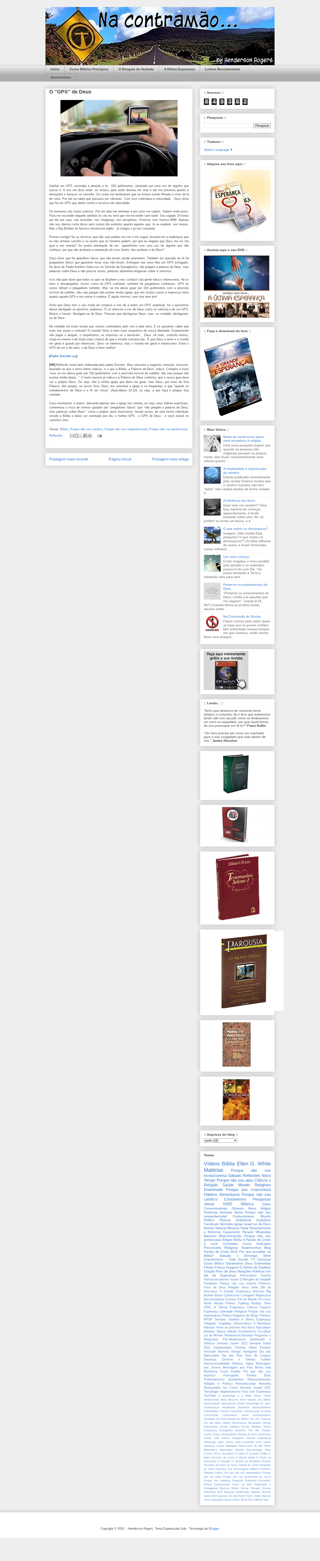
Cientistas (230, 1244)
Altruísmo (233, 1399)
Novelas (247, 1335)
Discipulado (254, 1422)
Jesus (209, 1204)
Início (55, 69)
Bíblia (64, 429)
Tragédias (224, 1323)
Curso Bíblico (214, 1263)
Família (266, 1275)
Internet (250, 1438)
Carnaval (264, 1259)
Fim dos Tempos (259, 1430)
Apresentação (212, 1403)
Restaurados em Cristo (221, 1387)
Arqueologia (252, 1403)
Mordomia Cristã (216, 1371)
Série (250, 1495)
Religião (233, 1287)
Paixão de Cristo (248, 1465)
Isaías (234, 1279)
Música (247, 1204)
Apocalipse (263, 1327)
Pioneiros (265, 1469)
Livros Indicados (256, 1244)
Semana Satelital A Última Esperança (243, 1319)
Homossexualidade (217, 1363)
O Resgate (223, 1461)
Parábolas (210, 1283)
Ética (251, 1499)
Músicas (233, 1228)
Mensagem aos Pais (238, 1367)
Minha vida (263, 1367)
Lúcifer (220, 1445)
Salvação (229, 1492)
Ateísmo (258, 1291)
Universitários (242, 1323)
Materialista (226, 1449)
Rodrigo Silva (261, 1303)
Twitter (257, 1495)
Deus (249, 1263)
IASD (227, 1204)
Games (208, 1434)
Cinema (224, 1411)
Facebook (211, 1224)
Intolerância (264, 1438)
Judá (238, 1442)
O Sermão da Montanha (245, 1461)
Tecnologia (211, 1391)
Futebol (266, 1359)
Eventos (230, 1299)
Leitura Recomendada (222, 69)
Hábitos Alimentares (222, 1194)
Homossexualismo (216, 1279)
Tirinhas (240, 1347)
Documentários (214, 1299)
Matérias (213, 1170)
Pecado (247, 1232)
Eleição (267, 1422)
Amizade (210, 1351)
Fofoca (220, 1267)
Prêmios (265, 1315)
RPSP (208, 1319)
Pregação (237, 1480)
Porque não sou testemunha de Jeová (247, 1476)
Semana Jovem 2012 (232, 1343)
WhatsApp (263, 1232)
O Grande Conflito (257, 1453)
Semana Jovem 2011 (255, 1387)
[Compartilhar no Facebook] (85, 435)
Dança (221, 1331)
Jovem (229, 1442)
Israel (248, 1224)
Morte (208, 1303)
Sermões (226, 1224)
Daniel (245, 1415)
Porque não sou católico (86, 429)
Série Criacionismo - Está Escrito (237, 1257)
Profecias (211, 1212)
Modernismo (232, 1335)
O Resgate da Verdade (136, 69)
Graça (216, 1434)
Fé (260, 1299)
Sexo (245, 1287)
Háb (216, 1438)
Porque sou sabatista (217, 1480)
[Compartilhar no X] (80, 435)
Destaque (209, 1418)
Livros (267, 1299)
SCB (219, 1492)
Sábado (234, 1175)
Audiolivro (263, 1220)
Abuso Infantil (262, 1395)
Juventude (248, 1442)
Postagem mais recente (68, 459)
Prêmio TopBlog (237, 1303)
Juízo (258, 1442)
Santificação (242, 1492)
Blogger (214, 1528)
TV (253, 1259)
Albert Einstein (260, 1347)
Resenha (265, 1383)
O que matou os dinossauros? (245, 528)
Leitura (267, 1442)
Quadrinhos (236, 1379)
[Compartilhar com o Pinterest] (89, 435)
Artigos (227, 1240)
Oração (209, 1271)
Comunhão (236, 1411)
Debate (232, 1331)
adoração (217, 1499)
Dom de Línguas (258, 1355)
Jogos (249, 1363)
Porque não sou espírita (238, 1283)
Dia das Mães (212, 1422)
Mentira (239, 1449)
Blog (267, 1248)
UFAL (207, 1307)
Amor (243, 1399)
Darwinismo (234, 1263)
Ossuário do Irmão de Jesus (221, 1465)
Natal (244, 1228)
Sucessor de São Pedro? (231, 1495)
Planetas (209, 1472)
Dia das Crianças (260, 1418)
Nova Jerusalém (223, 1453)
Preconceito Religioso (221, 1248)
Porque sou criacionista (248, 1189)
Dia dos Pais (232, 1355)
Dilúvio (226, 1422)
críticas (227, 1499)
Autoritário (243, 1407)
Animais (251, 1399)
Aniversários (248, 1275)
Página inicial (120, 459)
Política (219, 1472)
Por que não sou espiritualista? (242, 1472)
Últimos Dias (261, 1499)
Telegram (210, 1323)
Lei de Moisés (213, 1335)
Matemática (210, 1449)
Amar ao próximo (228, 1327)
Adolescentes (211, 1399)
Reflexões (56, 435)
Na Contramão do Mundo (242, 616)
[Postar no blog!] (76, 435)
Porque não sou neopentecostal (125, 429)
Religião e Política (218, 1383)
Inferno (226, 1438)
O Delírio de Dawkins (255, 1267)
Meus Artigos (259, 1208)
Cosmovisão (211, 1415)
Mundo (218, 1303)
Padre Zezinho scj (63, 356)
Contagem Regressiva (256, 1295)
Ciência (252, 1307)
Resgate (255, 1488)
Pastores (221, 1469)
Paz (230, 1469)
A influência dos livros (239, 500)
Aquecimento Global (233, 1403)
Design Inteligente (244, 1351)
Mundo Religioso (254, 1185)
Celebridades (211, 1411)
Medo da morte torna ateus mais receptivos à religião (243, 439)
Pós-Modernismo (234, 1339)
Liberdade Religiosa (233, 1311)
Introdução (210, 1442)
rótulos (236, 1499)
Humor (208, 1438)
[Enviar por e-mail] (72, 435)
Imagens (232, 1267)
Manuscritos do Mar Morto (255, 1445)
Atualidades (228, 1407)
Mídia (238, 1240)
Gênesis (238, 1208)
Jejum (220, 1442)
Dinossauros (239, 1422)
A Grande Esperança (235, 1291)
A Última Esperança (179, 69)
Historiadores (229, 1434)
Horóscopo (264, 1434)
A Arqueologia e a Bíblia (234, 1395)
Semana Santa (231, 1212)
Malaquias (231, 1445)
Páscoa (225, 1220)
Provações (264, 1480)
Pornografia (231, 1375)
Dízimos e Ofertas (239, 1359)
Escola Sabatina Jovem (256, 1426)
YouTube (210, 1395)
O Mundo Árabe (245, 1457)
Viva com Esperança (256, 1391)
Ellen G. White (254, 1164)
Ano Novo (248, 1327)
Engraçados (211, 1426)
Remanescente (245, 1383)
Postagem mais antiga (170, 459)
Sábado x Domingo (238, 1255)
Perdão (235, 1371)
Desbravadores (262, 1415)
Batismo (223, 1351)
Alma (223, 1399)
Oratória (266, 1461)
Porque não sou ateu (235, 1180)
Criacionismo (230, 1415)
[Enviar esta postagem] (99, 435)
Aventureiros (61, 77)
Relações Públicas (251, 1271)
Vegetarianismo (230, 1391)
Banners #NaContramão (223, 1236)
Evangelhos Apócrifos (233, 1430)
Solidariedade (222, 1347)
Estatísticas (210, 1430)
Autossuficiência (261, 1407)
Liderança (209, 1445)
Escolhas (264, 1331)
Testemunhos (251, 1248)
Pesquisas (262, 1199)
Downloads (213, 1189)
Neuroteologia (254, 1449)
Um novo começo (236, 557)
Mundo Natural (215, 1228)
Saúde (228, 1185)
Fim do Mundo (247, 1299)
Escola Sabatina (229, 1426)
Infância (237, 1363)
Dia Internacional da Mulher (232, 1418)
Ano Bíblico (264, 1399)
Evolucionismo (243, 1216)
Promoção (251, 1480)
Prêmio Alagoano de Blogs (240, 1315)
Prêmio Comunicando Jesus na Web (228, 1484)
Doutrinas (210, 1359)
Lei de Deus (262, 1224)
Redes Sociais (240, 1488)
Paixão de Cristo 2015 (221, 1251)
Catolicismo (232, 1295)
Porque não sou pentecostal (168, 429)
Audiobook (243, 1220)
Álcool (244, 1499)
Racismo (225, 1488)
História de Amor (247, 1434)
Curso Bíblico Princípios (89, 69)
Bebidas (209, 1331)
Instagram (238, 1438)
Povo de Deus (226, 1271)
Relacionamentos (259, 1379)
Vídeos (212, 1164)
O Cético (239, 1453)
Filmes (209, 1267)
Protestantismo (214, 1379)
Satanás (255, 1492)
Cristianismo (235, 1199)
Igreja (238, 1224)
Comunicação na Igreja (257, 1411)
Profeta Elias (258, 1375)
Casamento (231, 1232)
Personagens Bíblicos (246, 1469)
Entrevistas (262, 1263)
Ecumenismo (247, 1331)
